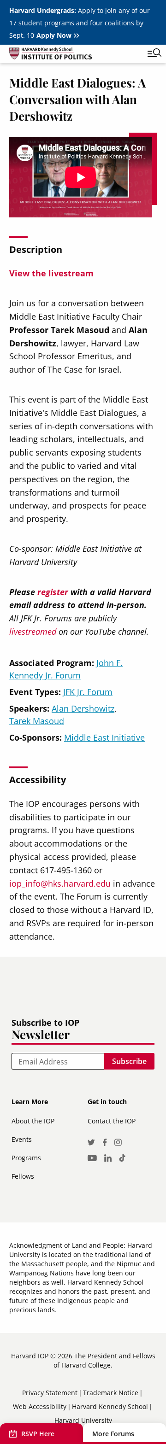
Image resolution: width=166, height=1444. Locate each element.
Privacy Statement (49, 1392)
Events (22, 1139)
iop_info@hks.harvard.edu (60, 883)
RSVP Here (37, 1433)
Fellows (23, 1176)
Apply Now (53, 35)
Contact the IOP (112, 1121)
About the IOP (33, 1121)
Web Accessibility (39, 1406)
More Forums (113, 1433)
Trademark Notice (110, 1392)
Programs (26, 1157)
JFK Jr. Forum (88, 691)
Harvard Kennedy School (110, 1406)
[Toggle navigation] (147, 54)
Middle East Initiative (104, 737)
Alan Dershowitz (83, 708)
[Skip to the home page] (73, 55)
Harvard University (83, 1420)
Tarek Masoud (36, 720)
